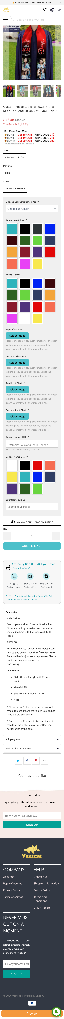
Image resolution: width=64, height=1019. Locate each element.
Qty (5, 529)
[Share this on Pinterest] (36, 761)
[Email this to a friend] (44, 761)
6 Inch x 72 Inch (14, 157)
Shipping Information (46, 883)
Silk (7, 172)
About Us (8, 877)
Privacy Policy (11, 890)
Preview (32, 1013)
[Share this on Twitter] (18, 761)
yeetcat (16, 995)
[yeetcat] (6, 9)
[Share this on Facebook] (27, 761)
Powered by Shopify (33, 995)
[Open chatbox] (56, 1012)
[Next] (58, 51)
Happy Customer (13, 883)
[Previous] (6, 51)
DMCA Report (42, 907)
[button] (32, 202)
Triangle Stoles (15, 188)
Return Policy (42, 890)
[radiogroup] (32, 246)
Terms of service (13, 897)
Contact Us (40, 877)
